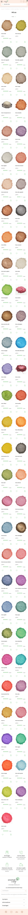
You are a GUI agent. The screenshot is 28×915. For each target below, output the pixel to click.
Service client (21, 856)
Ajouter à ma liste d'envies (2, 42)
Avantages (7, 856)
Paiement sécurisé (7, 868)
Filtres (13, 16)
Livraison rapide (21, 868)
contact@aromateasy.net (14, 885)
